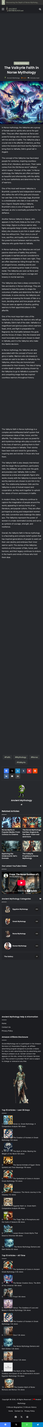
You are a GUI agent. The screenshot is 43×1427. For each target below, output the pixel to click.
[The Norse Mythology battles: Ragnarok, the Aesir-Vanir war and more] (31, 822)
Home (4, 1023)
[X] (12, 771)
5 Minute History (30, 1407)
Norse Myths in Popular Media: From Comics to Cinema (11, 832)
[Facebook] (6, 771)
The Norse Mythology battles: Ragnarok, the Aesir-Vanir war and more (31, 833)
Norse (35, 757)
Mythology (21, 757)
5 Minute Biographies (14, 1407)
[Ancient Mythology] (15, 9)
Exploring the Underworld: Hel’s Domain (9, 855)
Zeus (15, 1335)
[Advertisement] (21, 37)
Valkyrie (22, 762)
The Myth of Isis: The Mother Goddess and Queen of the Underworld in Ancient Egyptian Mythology (21, 1373)
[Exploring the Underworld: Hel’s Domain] (11, 846)
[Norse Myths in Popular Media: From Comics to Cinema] (11, 822)
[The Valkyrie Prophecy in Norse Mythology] (31, 846)
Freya (15, 1297)
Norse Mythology (21, 63)
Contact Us (6, 1027)
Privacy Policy (7, 1031)
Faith (8, 757)
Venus (15, 1360)
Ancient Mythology (13, 78)
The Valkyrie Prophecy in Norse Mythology (30, 855)
